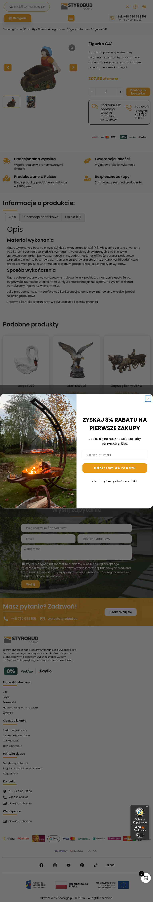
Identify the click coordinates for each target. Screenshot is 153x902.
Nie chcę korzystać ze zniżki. (115, 481)
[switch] (140, 835)
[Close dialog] (148, 399)
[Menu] (146, 807)
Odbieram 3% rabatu (115, 468)
